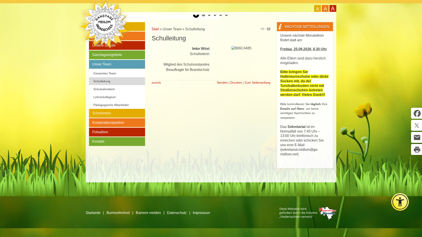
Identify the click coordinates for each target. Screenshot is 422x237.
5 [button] (226, 15)
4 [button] (220, 15)
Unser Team (101, 64)
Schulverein (101, 113)
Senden (222, 82)
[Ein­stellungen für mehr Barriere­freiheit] (400, 202)
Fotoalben (100, 132)
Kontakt (98, 141)
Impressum (201, 213)
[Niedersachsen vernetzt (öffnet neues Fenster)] (307, 219)
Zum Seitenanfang (257, 82)
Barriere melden (148, 213)
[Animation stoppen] (196, 14)
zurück (156, 82)
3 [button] (215, 15)
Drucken (236, 82)
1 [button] (203, 15)
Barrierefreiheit (118, 213)
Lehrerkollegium (104, 97)
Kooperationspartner (108, 122)
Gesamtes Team (104, 73)
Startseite (93, 213)
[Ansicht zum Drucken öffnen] (268, 29)
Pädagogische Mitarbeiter (111, 105)
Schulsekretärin (104, 89)
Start (155, 29)
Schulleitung (101, 81)
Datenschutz (177, 213)
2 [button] (209, 15)
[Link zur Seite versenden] (262, 29)
